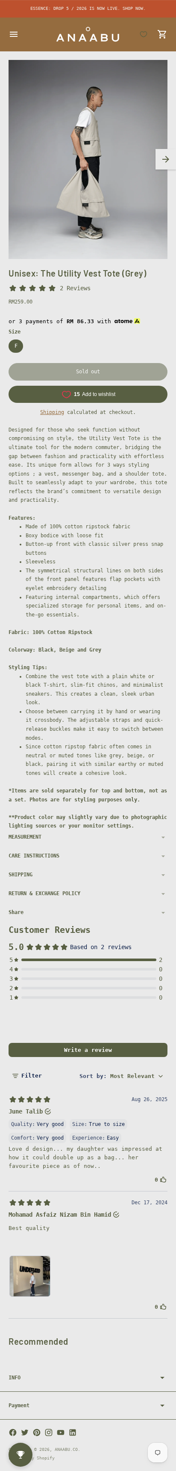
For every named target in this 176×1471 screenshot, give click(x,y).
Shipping (52, 412)
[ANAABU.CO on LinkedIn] (72, 1432)
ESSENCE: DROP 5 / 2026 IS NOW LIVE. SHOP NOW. (88, 8)
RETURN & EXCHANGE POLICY (44, 893)
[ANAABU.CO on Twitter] (25, 1432)
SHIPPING (20, 875)
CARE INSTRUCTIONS (34, 856)
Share (16, 912)
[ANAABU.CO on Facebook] (13, 1432)
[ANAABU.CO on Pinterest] (36, 1432)
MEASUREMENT (25, 837)
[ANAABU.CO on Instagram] (48, 1432)
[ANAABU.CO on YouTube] (60, 1432)
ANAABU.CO (66, 1449)
